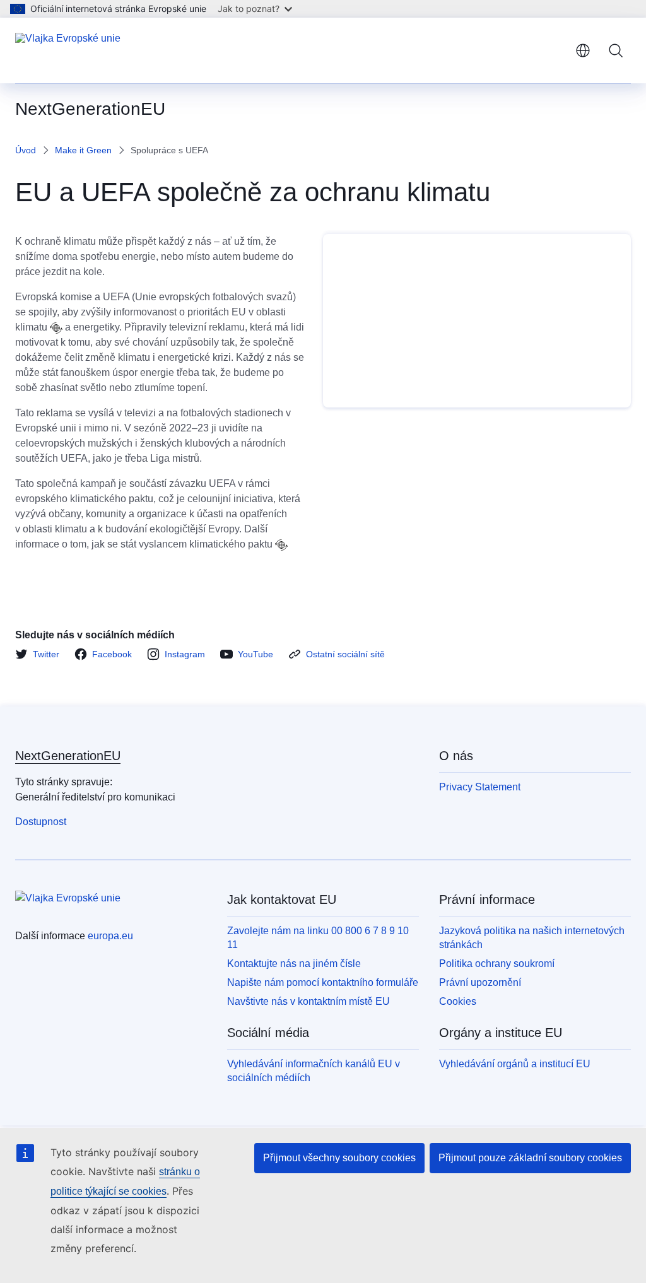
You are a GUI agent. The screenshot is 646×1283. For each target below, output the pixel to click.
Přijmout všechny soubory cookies (339, 1157)
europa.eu (110, 935)
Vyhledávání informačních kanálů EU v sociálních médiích (313, 1070)
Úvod (25, 150)
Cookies (457, 1001)
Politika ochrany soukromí (497, 963)
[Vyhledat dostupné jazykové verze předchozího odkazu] (56, 328)
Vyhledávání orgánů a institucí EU (514, 1063)
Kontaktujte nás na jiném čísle (294, 963)
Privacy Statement (479, 787)
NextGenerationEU (67, 756)
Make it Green (83, 150)
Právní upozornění (480, 982)
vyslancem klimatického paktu (206, 544)
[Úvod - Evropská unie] (67, 50)
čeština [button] (583, 50)
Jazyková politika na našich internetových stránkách (532, 937)
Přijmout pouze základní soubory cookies (530, 1157)
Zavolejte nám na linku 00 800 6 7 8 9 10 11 (318, 937)
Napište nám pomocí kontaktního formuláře (322, 982)
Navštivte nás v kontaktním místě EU (308, 1001)
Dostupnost (40, 821)
